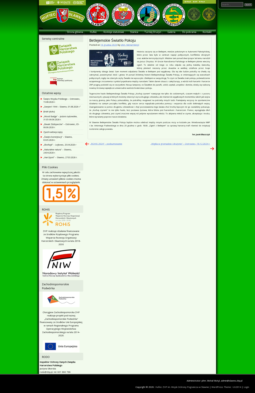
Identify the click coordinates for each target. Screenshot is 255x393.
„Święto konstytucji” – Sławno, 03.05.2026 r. (57, 138)
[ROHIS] (61, 219)
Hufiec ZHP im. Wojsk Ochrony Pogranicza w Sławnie (182, 386)
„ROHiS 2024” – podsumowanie (106, 143)
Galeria (171, 32)
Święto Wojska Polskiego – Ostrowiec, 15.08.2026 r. (61, 100)
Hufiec (93, 32)
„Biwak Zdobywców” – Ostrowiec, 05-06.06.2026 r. (61, 126)
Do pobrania (189, 32)
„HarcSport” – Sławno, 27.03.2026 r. (60, 157)
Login (246, 386)
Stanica (134, 32)
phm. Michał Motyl (130, 44)
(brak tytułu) (49, 111)
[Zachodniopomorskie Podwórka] (61, 299)
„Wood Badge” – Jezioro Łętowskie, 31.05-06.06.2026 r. (60, 118)
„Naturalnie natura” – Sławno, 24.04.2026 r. (57, 151)
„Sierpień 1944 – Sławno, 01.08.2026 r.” (62, 106)
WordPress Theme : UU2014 (226, 386)
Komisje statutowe (113, 32)
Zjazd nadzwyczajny (53, 132)
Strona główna (75, 32)
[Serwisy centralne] (61, 49)
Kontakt (207, 32)
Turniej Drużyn (152, 32)
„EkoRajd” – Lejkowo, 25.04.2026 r (59, 144)
